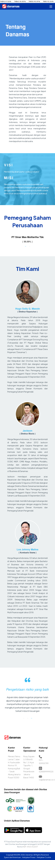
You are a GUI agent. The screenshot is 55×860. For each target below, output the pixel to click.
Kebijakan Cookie (44, 857)
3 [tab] (31, 718)
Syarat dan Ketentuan (12, 857)
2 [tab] (29, 246)
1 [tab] (25, 246)
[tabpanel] (27, 239)
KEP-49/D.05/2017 (30, 847)
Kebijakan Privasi (29, 857)
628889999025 (46, 771)
